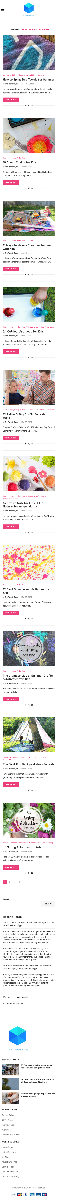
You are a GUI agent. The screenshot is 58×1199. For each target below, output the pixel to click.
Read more (10, 100)
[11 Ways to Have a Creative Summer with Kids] (29, 218)
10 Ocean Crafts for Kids (20, 162)
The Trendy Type (11, 84)
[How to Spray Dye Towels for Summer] (29, 52)
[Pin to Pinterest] (32, 105)
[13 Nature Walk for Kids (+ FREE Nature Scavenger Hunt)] (29, 473)
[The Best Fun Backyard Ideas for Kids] (29, 734)
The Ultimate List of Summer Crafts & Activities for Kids (28, 677)
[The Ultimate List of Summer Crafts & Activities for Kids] (29, 648)
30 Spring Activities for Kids (22, 847)
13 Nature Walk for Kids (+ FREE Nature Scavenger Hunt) (24, 504)
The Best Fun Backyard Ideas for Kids (28, 764)
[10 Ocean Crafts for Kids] (29, 135)
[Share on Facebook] (25, 105)
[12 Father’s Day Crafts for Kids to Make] (29, 387)
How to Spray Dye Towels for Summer (29, 79)
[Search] (55, 10)
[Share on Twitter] (29, 105)
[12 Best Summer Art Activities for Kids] (29, 562)
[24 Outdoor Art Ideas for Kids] (29, 304)
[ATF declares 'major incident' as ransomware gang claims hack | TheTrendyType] (10, 1069)
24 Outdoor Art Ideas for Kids (23, 331)
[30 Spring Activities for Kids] (29, 820)
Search (6, 899)
